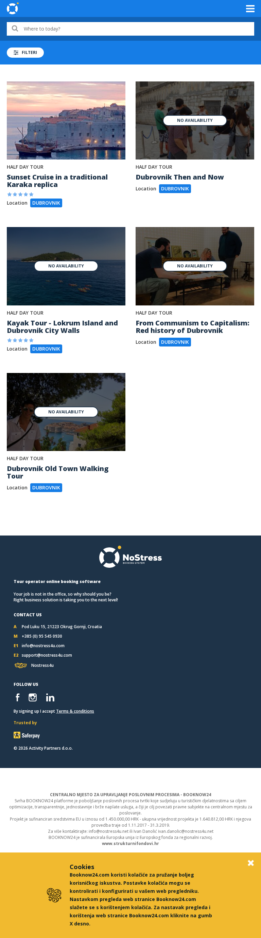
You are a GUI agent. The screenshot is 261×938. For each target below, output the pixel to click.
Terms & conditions (75, 711)
